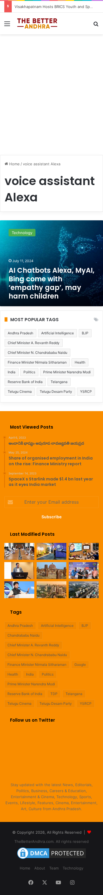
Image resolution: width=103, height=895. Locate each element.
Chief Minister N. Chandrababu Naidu (37, 352)
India (11, 372)
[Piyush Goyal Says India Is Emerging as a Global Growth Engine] (19, 570)
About (39, 868)
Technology (73, 868)
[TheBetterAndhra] (37, 23)
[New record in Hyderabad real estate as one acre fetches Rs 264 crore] (84, 589)
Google (80, 664)
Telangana (59, 382)
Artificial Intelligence (57, 333)
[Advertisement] (51, 91)
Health (80, 362)
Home (14, 164)
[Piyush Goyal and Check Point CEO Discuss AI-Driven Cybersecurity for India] (84, 551)
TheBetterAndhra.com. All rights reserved (51, 841)
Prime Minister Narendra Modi (67, 372)
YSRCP (86, 391)
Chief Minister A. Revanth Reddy (34, 343)
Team (54, 868)
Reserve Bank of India (25, 382)
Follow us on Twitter (32, 720)
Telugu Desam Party (56, 391)
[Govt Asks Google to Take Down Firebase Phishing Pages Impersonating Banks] (52, 551)
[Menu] (7, 25)
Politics (29, 372)
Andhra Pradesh (20, 333)
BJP (85, 333)
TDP (54, 694)
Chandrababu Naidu (23, 635)
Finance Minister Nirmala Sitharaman (37, 362)
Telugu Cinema (20, 391)
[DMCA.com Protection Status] (51, 859)
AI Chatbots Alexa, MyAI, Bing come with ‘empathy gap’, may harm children (51, 283)
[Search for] (96, 25)
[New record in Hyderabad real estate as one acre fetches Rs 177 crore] (52, 589)
